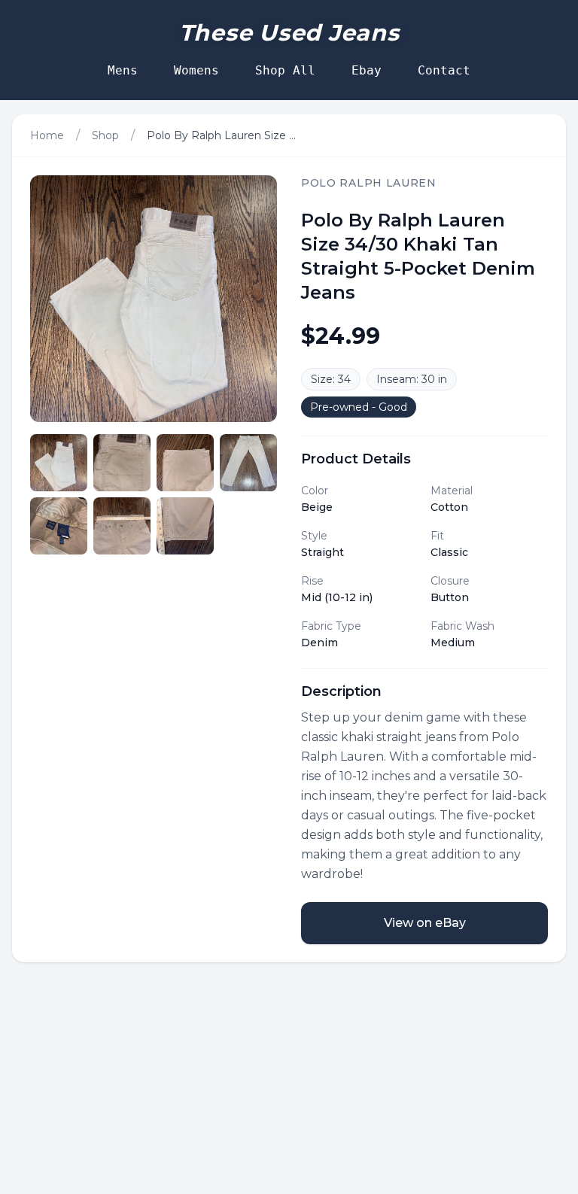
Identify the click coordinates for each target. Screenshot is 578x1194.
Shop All (285, 70)
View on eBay (425, 923)
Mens (123, 70)
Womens (196, 70)
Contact (444, 70)
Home (47, 135)
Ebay (366, 70)
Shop (105, 135)
